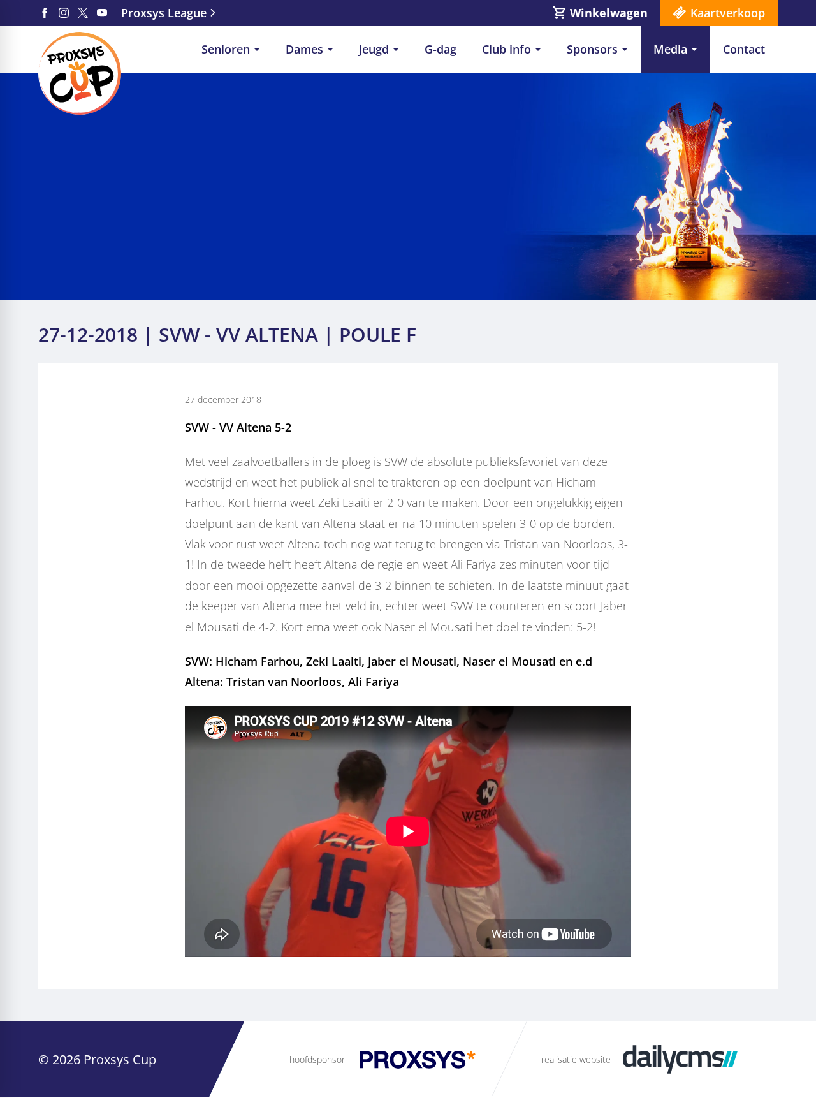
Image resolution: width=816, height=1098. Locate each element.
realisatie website (576, 1059)
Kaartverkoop (727, 12)
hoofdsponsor (317, 1059)
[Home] (79, 73)
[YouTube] (102, 12)
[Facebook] (44, 12)
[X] (82, 12)
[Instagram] (63, 12)
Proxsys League (164, 12)
